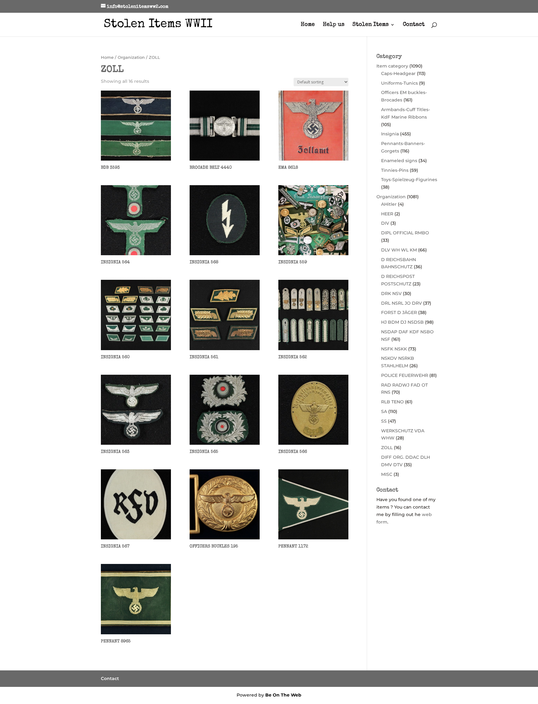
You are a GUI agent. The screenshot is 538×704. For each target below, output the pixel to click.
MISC (386, 474)
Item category (392, 66)
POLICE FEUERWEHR (404, 375)
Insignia (390, 134)
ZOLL (387, 447)
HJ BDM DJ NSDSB (402, 322)
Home (308, 24)
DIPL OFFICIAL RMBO (405, 233)
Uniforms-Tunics (399, 83)
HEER (387, 214)
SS (384, 421)
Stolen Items (370, 24)
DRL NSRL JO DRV (401, 303)
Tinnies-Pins (394, 170)
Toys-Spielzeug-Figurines (409, 179)
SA (384, 411)
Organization (131, 57)
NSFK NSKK (394, 349)
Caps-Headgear (398, 73)
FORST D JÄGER (399, 312)
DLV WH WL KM (399, 250)
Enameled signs (399, 160)
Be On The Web (283, 695)
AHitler (389, 204)
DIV (385, 223)
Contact (414, 24)
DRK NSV (391, 293)
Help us (333, 24)
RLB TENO (392, 402)
